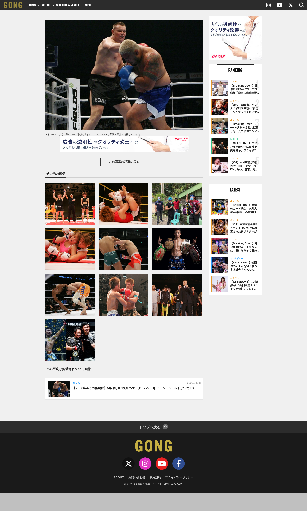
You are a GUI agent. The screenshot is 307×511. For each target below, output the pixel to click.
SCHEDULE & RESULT (67, 5)
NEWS (32, 5)
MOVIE (88, 5)
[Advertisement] (235, 356)
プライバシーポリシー (179, 477)
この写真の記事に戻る (124, 161)
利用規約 (155, 477)
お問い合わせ (136, 477)
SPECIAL (46, 5)
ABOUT (119, 477)
